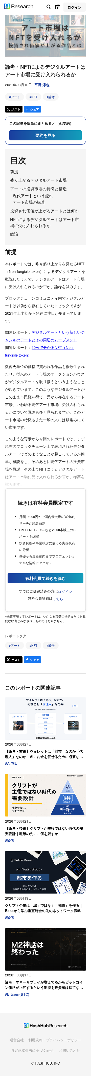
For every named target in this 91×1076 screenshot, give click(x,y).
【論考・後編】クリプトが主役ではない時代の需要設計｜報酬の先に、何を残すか (44, 831)
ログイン (65, 591)
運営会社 (17, 1039)
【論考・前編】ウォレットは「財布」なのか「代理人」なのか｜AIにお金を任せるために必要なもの (44, 754)
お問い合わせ (69, 1050)
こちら (58, 598)
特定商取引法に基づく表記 (32, 1050)
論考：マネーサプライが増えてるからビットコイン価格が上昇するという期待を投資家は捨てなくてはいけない (44, 984)
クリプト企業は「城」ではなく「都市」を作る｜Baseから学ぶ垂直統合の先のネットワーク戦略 (44, 908)
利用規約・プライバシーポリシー (54, 1039)
